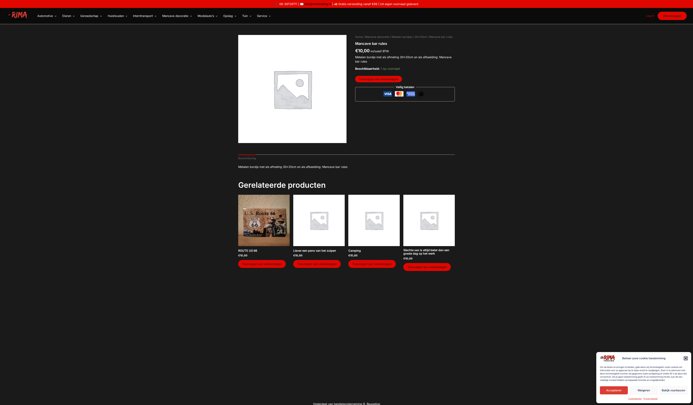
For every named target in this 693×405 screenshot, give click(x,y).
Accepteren (614, 390)
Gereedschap (89, 16)
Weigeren (644, 390)
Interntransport (143, 16)
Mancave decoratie (175, 16)
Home (359, 37)
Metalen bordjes (402, 37)
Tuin (245, 16)
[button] (686, 358)
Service (262, 16)
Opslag (228, 16)
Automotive (45, 16)
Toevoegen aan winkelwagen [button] (262, 264)
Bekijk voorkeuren (673, 390)
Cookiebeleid (635, 398)
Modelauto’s (206, 16)
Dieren (66, 16)
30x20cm (421, 37)
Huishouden (116, 16)
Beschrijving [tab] (247, 158)
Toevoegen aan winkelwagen (378, 79)
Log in (650, 15)
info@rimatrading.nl (317, 4)
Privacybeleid (650, 398)
